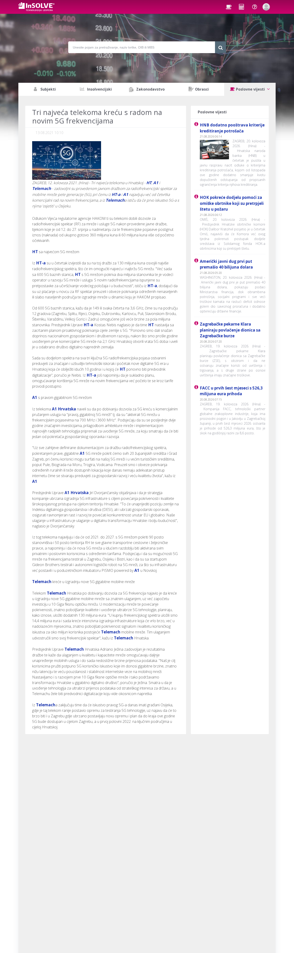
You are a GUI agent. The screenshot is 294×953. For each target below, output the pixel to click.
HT (149, 182)
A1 (155, 182)
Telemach (41, 188)
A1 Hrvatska (64, 409)
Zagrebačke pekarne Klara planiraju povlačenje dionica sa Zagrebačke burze (230, 329)
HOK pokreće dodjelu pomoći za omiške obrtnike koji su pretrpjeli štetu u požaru (232, 203)
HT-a (116, 194)
